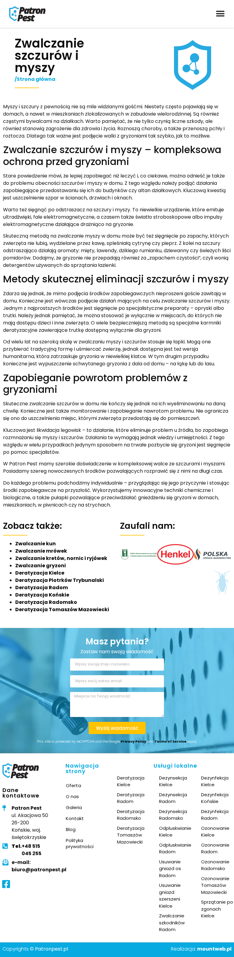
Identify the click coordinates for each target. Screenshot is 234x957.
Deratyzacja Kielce (39, 572)
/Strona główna (35, 79)
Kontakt (75, 818)
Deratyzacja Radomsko (46, 602)
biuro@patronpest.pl (39, 869)
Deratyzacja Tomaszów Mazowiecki (62, 609)
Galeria (74, 807)
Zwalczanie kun (35, 543)
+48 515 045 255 (26, 850)
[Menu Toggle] (220, 13)
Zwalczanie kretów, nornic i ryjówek (61, 558)
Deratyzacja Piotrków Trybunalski (59, 580)
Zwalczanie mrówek (41, 550)
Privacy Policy (133, 741)
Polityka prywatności (80, 843)
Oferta (73, 785)
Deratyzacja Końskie (42, 594)
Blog (71, 829)
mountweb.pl (214, 948)
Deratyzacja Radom (41, 587)
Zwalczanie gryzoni (40, 565)
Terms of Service (170, 741)
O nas (72, 796)
